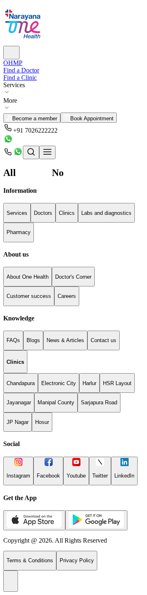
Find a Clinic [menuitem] (20, 77)
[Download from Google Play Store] (96, 520)
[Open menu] (47, 152)
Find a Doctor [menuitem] (21, 70)
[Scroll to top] (10, 581)
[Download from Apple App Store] (34, 520)
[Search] (11, 52)
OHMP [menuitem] (12, 62)
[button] (73, 128)
